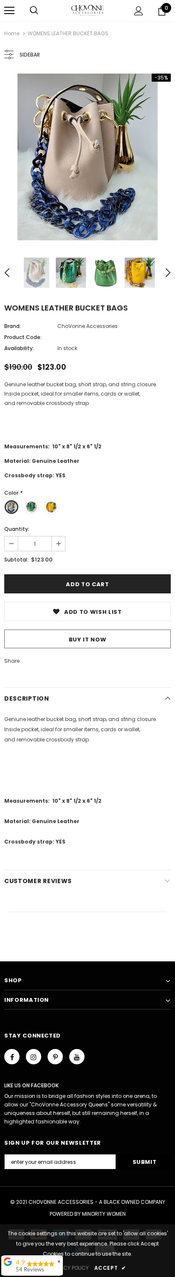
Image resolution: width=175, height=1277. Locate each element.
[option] (87, 157)
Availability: (19, 348)
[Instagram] (33, 1056)
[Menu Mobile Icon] (9, 11)
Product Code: (23, 337)
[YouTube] (77, 1056)
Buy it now (88, 640)
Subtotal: (16, 559)
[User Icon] (138, 10)
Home (12, 33)
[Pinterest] (55, 1056)
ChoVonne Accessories (87, 326)
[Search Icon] (34, 10)
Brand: (12, 326)
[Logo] (87, 10)
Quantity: (16, 529)
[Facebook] (12, 1056)
